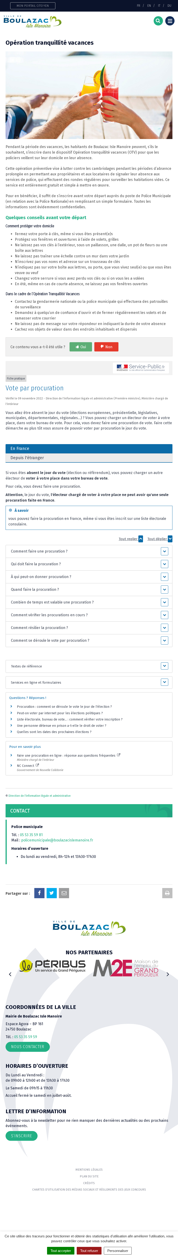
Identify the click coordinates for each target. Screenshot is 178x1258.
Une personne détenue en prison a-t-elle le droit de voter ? (61, 726)
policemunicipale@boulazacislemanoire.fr (57, 840)
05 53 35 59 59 (25, 1037)
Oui (83, 347)
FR (138, 5)
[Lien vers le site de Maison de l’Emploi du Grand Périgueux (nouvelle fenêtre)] (104, 968)
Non (108, 347)
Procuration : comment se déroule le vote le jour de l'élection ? (64, 707)
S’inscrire (21, 1135)
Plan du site (89, 1176)
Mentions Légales (89, 1169)
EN (149, 5)
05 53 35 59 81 (31, 835)
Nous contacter (27, 1046)
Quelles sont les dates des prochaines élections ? (54, 732)
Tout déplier (157, 539)
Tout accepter (61, 1251)
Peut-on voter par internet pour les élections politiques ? (60, 713)
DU (169, 5)
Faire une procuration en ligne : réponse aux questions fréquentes (66, 756)
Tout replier (128, 539)
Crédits (89, 1183)
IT (159, 5)
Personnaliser (117, 1251)
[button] (89, 551)
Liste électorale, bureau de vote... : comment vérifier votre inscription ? (70, 719)
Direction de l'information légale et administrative (40, 795)
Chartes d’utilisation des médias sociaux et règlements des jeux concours (89, 1189)
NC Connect (26, 766)
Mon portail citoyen (33, 5)
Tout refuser (89, 1251)
